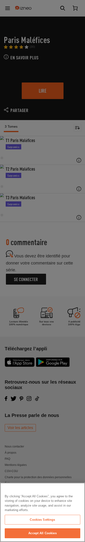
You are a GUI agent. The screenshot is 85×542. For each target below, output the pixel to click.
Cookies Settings (42, 519)
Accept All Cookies (42, 533)
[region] (42, 512)
